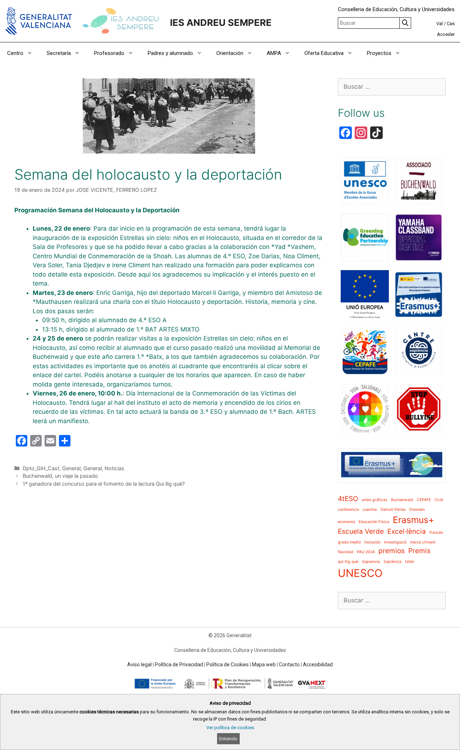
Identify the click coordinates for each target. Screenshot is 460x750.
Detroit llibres (393, 509)
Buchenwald (402, 499)
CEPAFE (424, 499)
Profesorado (109, 53)
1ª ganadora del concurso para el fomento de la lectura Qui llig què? (104, 484)
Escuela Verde (361, 531)
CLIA (438, 499)
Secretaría (59, 53)
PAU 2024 (366, 552)
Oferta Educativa (324, 53)
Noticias (114, 468)
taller (409, 561)
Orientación (229, 53)
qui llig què (348, 561)
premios (391, 551)
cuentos (370, 509)
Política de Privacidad (179, 664)
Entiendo (228, 738)
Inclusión (372, 542)
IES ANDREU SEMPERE (221, 22)
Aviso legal (139, 664)
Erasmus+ (413, 519)
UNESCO (360, 573)
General (71, 468)
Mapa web (264, 664)
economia (346, 521)
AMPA (274, 53)
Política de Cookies (227, 664)
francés (436, 532)
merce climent (423, 542)
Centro (15, 53)
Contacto (289, 664)
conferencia (348, 509)
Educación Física (374, 521)
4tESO (348, 499)
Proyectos (379, 53)
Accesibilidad (318, 664)
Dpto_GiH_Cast (41, 468)
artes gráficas (374, 499)
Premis (419, 551)
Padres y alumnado (170, 53)
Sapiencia (371, 561)
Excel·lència (406, 531)
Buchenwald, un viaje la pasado (60, 476)
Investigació (395, 542)
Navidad (345, 552)
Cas (451, 23)
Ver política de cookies (230, 727)
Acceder (446, 34)
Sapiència (392, 561)
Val (439, 23)
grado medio (349, 542)
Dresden (417, 509)
